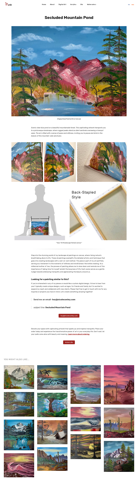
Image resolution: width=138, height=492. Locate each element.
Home (44, 4)
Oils (81, 4)
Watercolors (91, 4)
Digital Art (62, 4)
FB (129, 4)
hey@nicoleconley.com (69, 316)
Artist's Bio (69, 342)
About (52, 4)
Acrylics (73, 4)
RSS (133, 4)
